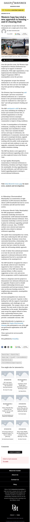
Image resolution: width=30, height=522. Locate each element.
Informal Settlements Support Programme (11, 362)
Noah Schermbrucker (14, 30)
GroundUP (12, 357)
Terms (18, 515)
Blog (15, 484)
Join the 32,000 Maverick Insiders (14, 493)
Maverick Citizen (15, 354)
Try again (5, 461)
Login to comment (15, 452)
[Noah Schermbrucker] (3, 31)
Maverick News (5, 354)
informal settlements (21, 357)
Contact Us (15, 479)
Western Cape (5, 357)
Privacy (12, 515)
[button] (17, 34)
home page (13, 184)
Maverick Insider (15, 471)
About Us (15, 475)
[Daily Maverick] (15, 2)
